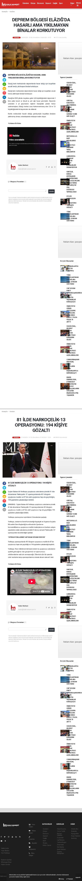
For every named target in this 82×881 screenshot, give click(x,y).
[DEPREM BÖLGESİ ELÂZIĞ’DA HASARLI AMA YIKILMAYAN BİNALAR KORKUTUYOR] (29, 56)
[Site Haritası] (2, 841)
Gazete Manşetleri (60, 852)
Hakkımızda (5, 848)
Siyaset (48, 3)
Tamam (70, 879)
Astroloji (74, 838)
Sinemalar (60, 845)
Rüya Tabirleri (75, 836)
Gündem (26, 3)
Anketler (74, 831)
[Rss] (20, 837)
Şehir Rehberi (61, 849)
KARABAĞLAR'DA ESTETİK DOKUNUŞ (72, 268)
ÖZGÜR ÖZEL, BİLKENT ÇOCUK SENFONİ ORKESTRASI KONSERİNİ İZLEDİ (71, 89)
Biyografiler (75, 833)
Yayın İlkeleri (5, 850)
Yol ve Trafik (61, 831)
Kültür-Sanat (47, 845)
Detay (62, 879)
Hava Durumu (61, 829)
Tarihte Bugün (61, 842)
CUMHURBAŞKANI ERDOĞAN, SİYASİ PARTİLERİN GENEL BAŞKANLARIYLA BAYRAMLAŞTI (73, 366)
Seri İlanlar (60, 847)
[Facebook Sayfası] (2, 837)
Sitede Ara (74, 829)
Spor (61, 3)
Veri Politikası (5, 853)
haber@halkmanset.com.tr (27, 169)
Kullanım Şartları (6, 860)
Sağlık (55, 3)
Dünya (33, 3)
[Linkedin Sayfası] (16, 837)
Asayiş (45, 843)
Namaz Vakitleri (59, 834)
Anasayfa (5, 11)
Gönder (51, 191)
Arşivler (34, 843)
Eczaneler (60, 837)
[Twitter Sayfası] (5, 837)
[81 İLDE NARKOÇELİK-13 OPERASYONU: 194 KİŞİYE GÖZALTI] (29, 460)
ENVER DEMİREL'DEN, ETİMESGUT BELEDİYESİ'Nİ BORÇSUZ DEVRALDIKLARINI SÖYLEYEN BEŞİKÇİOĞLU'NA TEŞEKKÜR (73, 386)
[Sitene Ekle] (6, 841)
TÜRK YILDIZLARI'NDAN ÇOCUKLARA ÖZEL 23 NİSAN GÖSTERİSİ (73, 216)
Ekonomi (40, 3)
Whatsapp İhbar (6, 862)
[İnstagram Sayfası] (9, 837)
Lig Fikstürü (60, 840)
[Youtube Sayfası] (13, 837)
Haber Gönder (5, 864)
